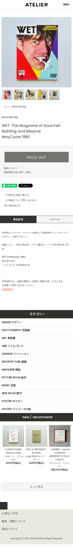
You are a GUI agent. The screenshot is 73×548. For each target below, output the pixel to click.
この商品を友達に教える (16, 194)
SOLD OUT (36, 157)
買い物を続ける (12, 205)
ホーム (6, 106)
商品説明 (18, 219)
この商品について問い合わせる (20, 200)
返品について (10, 168)
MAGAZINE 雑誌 (19, 106)
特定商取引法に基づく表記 (17, 172)
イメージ (55, 219)
